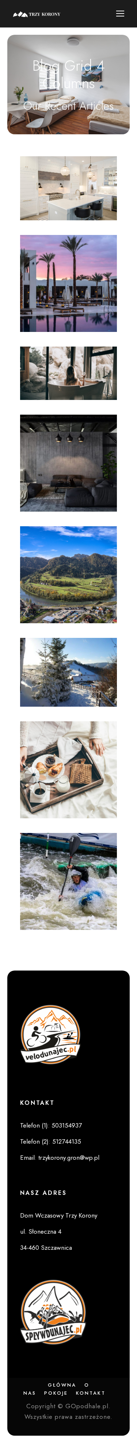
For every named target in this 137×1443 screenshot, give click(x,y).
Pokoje (56, 1393)
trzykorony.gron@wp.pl (68, 1157)
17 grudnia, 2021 (74, 201)
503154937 (67, 1125)
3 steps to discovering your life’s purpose (68, 886)
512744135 (66, 1141)
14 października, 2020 (74, 910)
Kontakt (91, 1393)
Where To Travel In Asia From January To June (69, 775)
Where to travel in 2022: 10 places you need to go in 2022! (68, 177)
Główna (62, 1385)
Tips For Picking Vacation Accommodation (68, 288)
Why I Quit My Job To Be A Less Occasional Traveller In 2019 (68, 663)
